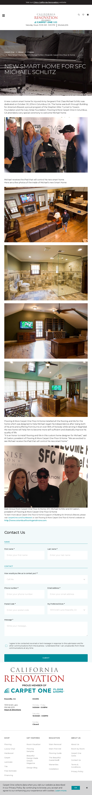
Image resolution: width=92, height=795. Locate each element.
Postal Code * (9, 604)
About (20, 52)
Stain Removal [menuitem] (55, 744)
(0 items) (88, 15)
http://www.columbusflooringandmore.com (25, 520)
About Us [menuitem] (75, 744)
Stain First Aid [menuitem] (55, 749)
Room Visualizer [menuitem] (34, 744)
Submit (46, 658)
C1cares (30, 52)
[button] (79, 15)
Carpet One (9, 52)
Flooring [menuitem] (8, 744)
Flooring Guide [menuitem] (55, 753)
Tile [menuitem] (6, 766)
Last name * (52, 549)
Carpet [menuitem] (7, 758)
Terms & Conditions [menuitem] (76, 765)
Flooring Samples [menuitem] (30, 750)
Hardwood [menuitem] (8, 753)
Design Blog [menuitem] (32, 768)
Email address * (53, 588)
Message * (8, 620)
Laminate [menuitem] (8, 762)
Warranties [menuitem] (53, 764)
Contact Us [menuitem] (76, 760)
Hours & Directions (12, 710)
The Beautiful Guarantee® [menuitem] (55, 759)
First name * (9, 549)
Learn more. (61, 791)
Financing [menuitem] (8, 775)
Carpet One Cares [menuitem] (76, 754)
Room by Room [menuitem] (78, 749)
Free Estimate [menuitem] (10, 771)
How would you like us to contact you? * (21, 573)
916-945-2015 (63, 25)
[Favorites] (83, 15)
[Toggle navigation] (3, 15)
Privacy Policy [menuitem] (77, 771)
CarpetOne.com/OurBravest (20, 518)
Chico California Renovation (46, 2)
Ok (75, 788)
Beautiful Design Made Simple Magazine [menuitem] (32, 759)
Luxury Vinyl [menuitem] (9, 749)
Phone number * (11, 588)
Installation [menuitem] (54, 769)
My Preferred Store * (56, 604)
